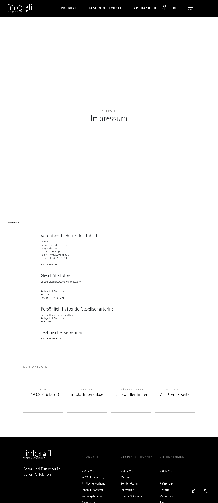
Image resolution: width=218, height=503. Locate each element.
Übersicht (88, 471)
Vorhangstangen (92, 496)
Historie (164, 490)
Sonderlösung (129, 483)
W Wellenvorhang (93, 477)
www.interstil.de (49, 264)
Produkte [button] (70, 8)
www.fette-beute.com (51, 338)
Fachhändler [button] (144, 8)
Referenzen (166, 483)
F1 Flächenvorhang (93, 483)
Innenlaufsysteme (93, 490)
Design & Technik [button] (105, 8)
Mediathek (166, 496)
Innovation (127, 490)
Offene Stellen (168, 477)
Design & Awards (131, 496)
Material (126, 477)
